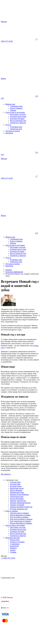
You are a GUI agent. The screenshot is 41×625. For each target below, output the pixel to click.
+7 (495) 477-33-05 (8, 558)
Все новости (6, 474)
